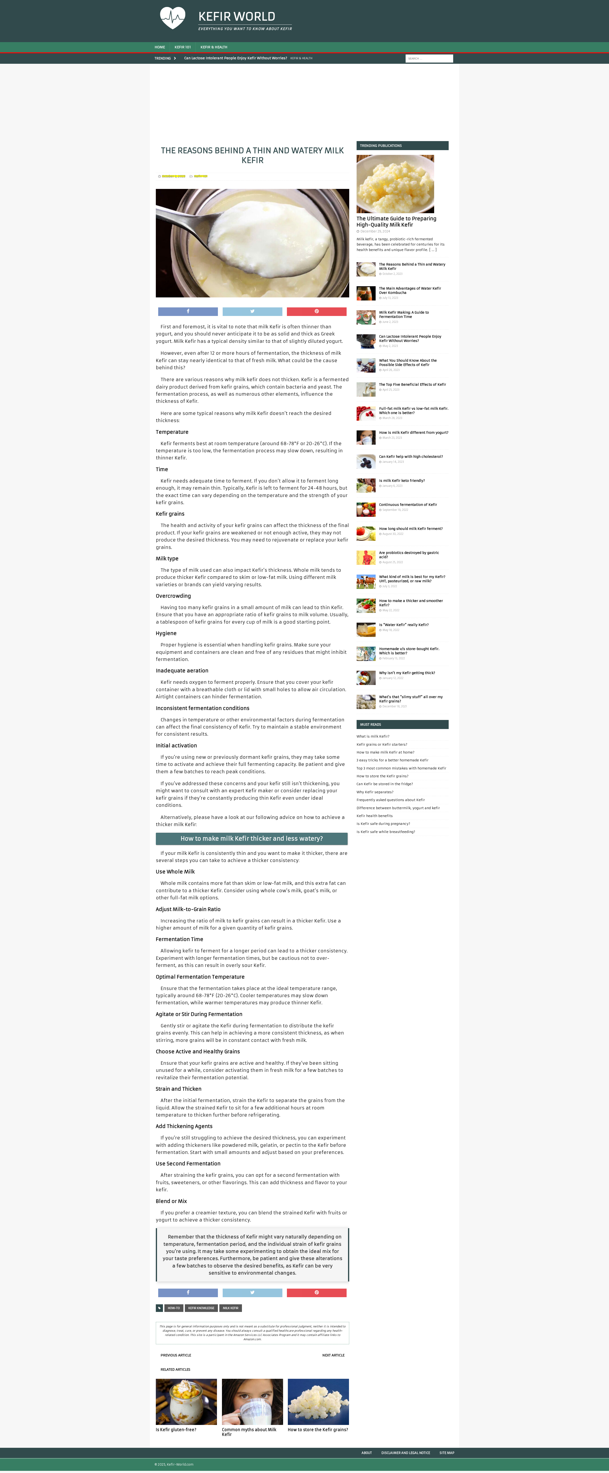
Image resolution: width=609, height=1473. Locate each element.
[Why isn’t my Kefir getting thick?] (366, 682)
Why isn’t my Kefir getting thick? (407, 673)
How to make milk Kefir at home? (385, 752)
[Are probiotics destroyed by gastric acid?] (366, 562)
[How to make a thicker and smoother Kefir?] (366, 610)
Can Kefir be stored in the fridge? (385, 784)
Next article (333, 1355)
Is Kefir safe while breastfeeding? (386, 832)
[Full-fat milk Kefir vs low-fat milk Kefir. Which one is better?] (366, 418)
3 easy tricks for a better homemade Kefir (392, 760)
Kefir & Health (214, 47)
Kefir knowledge (201, 1308)
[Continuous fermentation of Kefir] (366, 514)
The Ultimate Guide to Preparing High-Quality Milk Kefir (397, 222)
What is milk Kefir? (373, 736)
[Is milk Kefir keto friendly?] (366, 490)
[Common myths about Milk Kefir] (252, 1422)
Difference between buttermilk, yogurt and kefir (398, 808)
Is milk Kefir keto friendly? (402, 480)
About (367, 1453)
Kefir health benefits (375, 816)
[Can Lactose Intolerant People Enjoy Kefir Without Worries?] (366, 346)
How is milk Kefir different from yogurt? (413, 432)
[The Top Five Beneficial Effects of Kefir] (366, 394)
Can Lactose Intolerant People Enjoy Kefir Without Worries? (410, 338)
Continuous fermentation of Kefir (408, 504)
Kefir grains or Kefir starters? (382, 744)
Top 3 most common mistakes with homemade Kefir (401, 768)
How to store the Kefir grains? (318, 1429)
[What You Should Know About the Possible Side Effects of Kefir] (366, 370)
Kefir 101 (183, 47)
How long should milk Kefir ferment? (411, 529)
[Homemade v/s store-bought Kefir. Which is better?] (366, 658)
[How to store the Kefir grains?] (318, 1422)
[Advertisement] (304, 105)
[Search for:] (429, 58)
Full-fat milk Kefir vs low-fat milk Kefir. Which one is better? (413, 410)
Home (160, 47)
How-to (174, 1308)
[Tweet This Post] (252, 311)
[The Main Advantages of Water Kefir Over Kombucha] (366, 298)
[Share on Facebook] (188, 311)
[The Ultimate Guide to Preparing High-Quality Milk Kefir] (395, 210)
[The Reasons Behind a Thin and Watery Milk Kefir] (366, 274)
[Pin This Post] (317, 311)
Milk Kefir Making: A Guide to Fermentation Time (404, 314)
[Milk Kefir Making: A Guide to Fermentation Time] (366, 322)
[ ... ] (433, 250)
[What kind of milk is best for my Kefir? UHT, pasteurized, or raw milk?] (366, 586)
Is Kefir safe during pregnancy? (383, 824)
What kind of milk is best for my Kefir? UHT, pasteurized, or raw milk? (412, 579)
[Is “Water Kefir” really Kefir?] (366, 634)
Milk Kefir (230, 1308)
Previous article (176, 1355)
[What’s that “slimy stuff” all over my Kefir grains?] (366, 706)
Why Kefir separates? (375, 792)
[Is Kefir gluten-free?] (186, 1422)
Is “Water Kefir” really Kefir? (404, 625)
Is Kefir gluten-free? (176, 1429)
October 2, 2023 (173, 176)
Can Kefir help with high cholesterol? (411, 456)
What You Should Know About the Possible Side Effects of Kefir (408, 362)
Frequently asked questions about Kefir (391, 800)
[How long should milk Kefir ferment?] (366, 538)
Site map (447, 1453)
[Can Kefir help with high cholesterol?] (366, 466)
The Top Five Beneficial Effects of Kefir (412, 384)
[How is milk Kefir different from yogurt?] (366, 442)
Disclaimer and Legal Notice (405, 1453)
